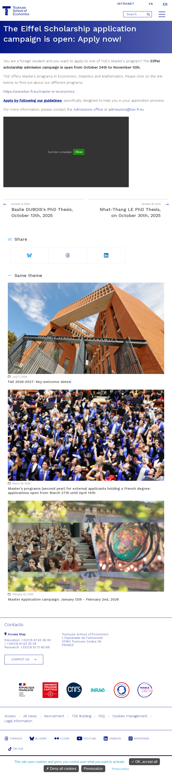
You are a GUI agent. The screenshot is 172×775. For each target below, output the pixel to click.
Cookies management (129, 716)
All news (30, 716)
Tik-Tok (18, 748)
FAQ (102, 716)
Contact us (20, 659)
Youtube (89, 738)
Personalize (93, 769)
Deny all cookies (62, 769)
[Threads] (68, 254)
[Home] (16, 11)
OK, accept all (145, 762)
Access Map (16, 634)
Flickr (64, 738)
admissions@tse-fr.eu (126, 109)
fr (151, 4)
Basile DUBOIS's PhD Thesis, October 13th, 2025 (42, 210)
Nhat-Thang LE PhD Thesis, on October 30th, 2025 (130, 210)
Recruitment (54, 716)
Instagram (141, 738)
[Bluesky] (29, 254)
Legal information (18, 721)
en (165, 4)
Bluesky (41, 738)
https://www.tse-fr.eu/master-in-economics (39, 91)
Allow (78, 152)
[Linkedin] (106, 254)
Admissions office (88, 109)
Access (10, 716)
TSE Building (81, 716)
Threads (16, 738)
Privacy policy (120, 769)
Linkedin (115, 738)
